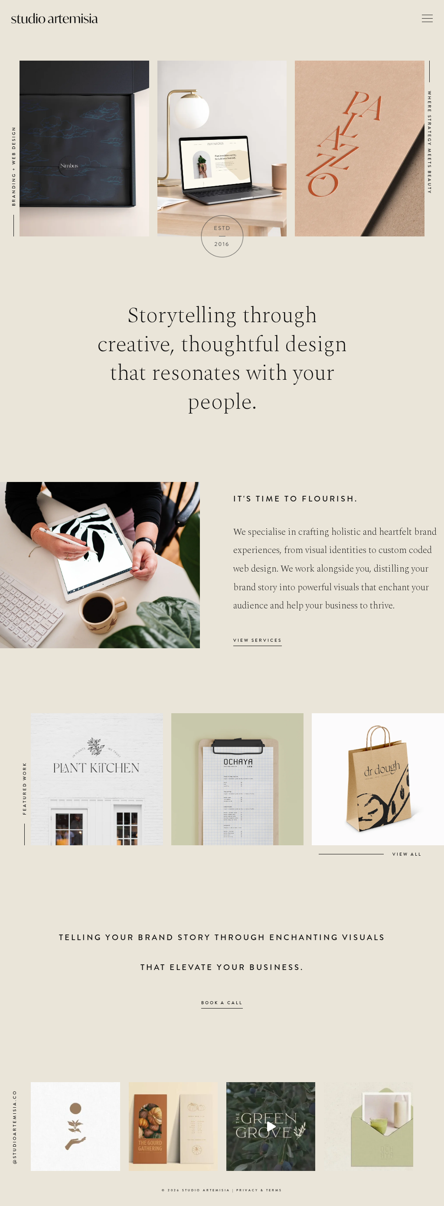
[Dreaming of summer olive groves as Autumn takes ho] (270, 1126)
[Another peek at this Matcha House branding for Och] (368, 1126)
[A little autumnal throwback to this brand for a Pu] (173, 1126)
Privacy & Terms (259, 1190)
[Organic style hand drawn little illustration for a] (75, 1126)
